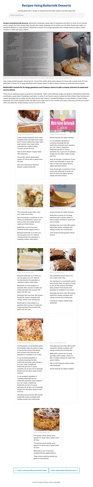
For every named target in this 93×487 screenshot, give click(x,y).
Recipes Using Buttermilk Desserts (46, 5)
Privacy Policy (48, 482)
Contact (40, 482)
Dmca (35, 482)
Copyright (56, 482)
